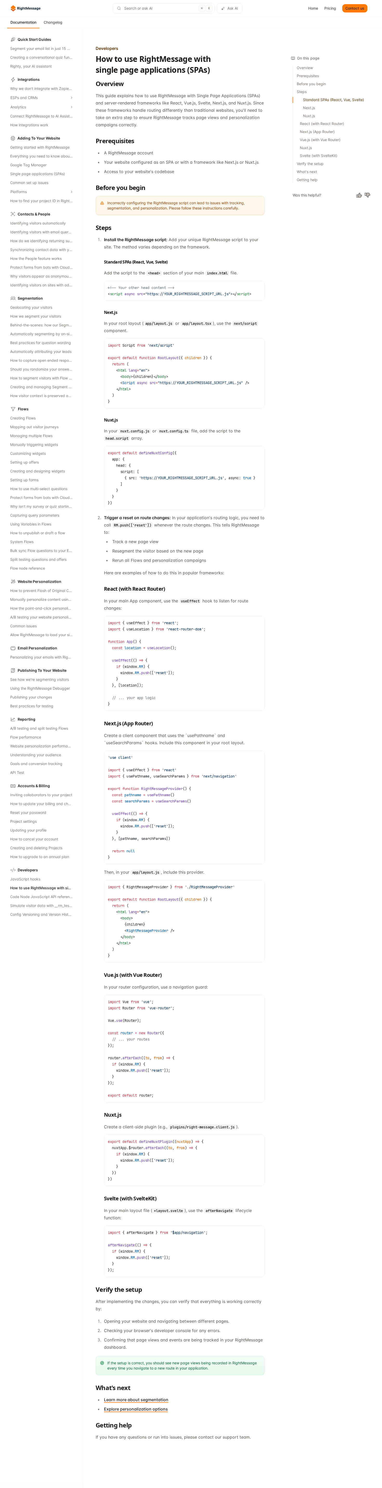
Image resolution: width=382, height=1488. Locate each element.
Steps (302, 91)
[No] (367, 195)
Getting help (307, 179)
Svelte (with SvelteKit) (318, 155)
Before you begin (311, 84)
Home (313, 8)
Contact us (354, 8)
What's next (307, 171)
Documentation (23, 22)
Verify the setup (310, 163)
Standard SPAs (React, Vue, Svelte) (333, 99)
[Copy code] (259, 286)
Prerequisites (308, 76)
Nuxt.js (309, 116)
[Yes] (359, 195)
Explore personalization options (136, 1409)
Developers (107, 48)
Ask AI (232, 8)
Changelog (53, 22)
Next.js (309, 108)
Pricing (330, 8)
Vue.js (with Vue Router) (320, 139)
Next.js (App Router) (317, 131)
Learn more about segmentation (136, 1399)
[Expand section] (71, 97)
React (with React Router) (322, 123)
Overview (305, 67)
